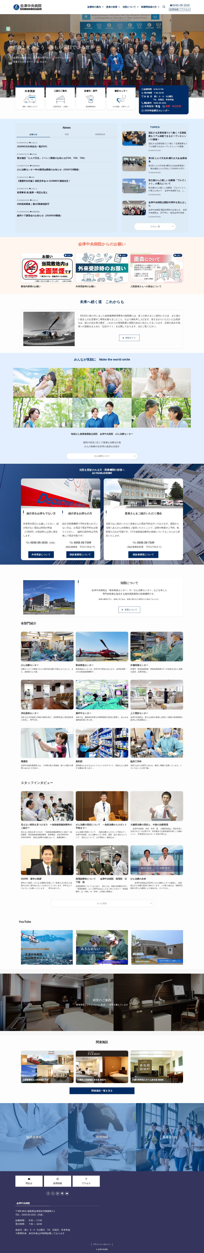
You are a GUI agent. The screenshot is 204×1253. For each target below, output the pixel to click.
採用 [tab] (67, 134)
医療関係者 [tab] (100, 134)
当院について (129, 7)
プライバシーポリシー (102, 1244)
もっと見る (102, 903)
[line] (62, 1193)
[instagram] (57, 1193)
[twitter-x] (53, 1193)
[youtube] (67, 1193)
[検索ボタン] (164, 7)
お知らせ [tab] (33, 134)
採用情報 (174, 9)
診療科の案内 (94, 7)
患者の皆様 (111, 7)
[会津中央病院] (27, 7)
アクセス (185, 9)
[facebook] (48, 1193)
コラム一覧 (155, 226)
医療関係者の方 (149, 7)
